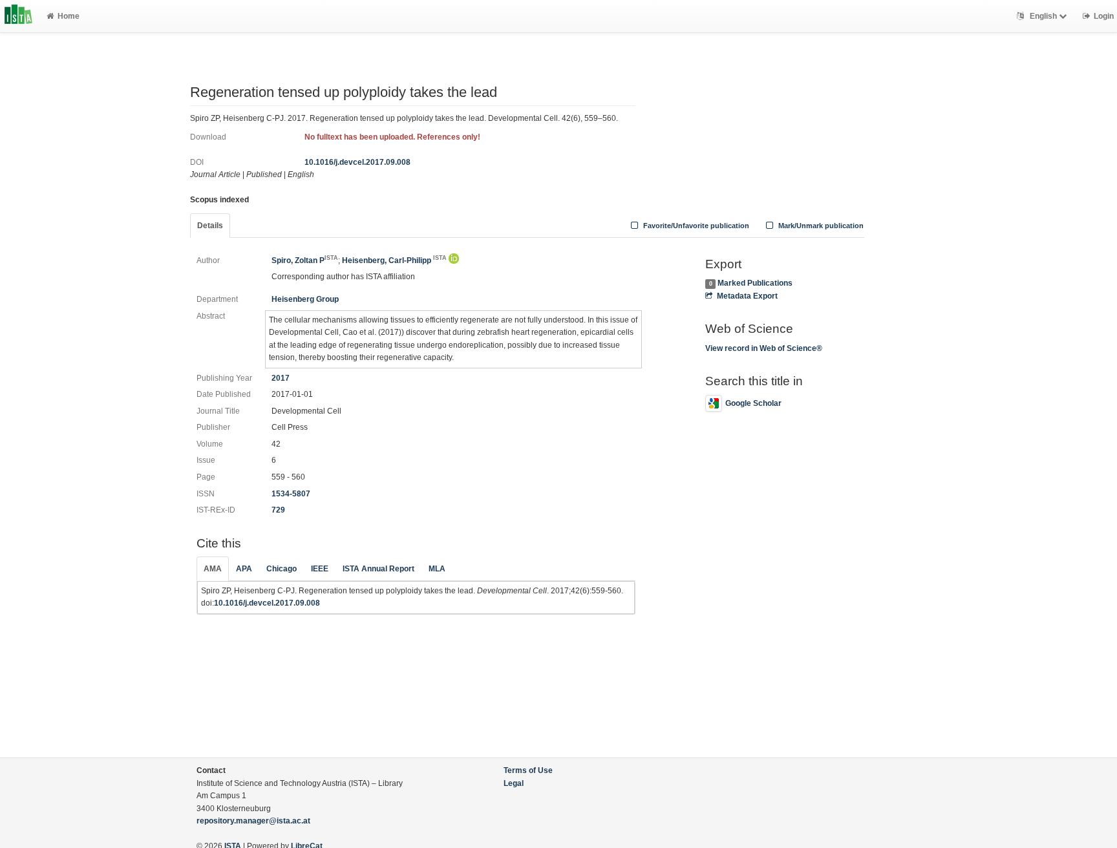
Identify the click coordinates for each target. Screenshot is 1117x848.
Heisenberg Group (305, 299)
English (1043, 16)
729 (278, 509)
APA (244, 568)
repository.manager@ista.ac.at (253, 820)
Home (69, 16)
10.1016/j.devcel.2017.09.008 (357, 162)
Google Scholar (753, 403)
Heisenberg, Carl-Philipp (394, 260)
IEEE (319, 568)
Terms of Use (528, 770)
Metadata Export (747, 296)
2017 (280, 378)
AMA (213, 568)
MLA (437, 568)
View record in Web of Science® (763, 348)
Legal (514, 783)
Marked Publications (755, 283)
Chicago (281, 568)
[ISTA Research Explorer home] (18, 16)
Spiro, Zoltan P (304, 260)
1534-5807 (290, 493)
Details (210, 225)
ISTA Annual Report (378, 568)
